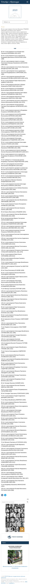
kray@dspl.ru (11, 583)
